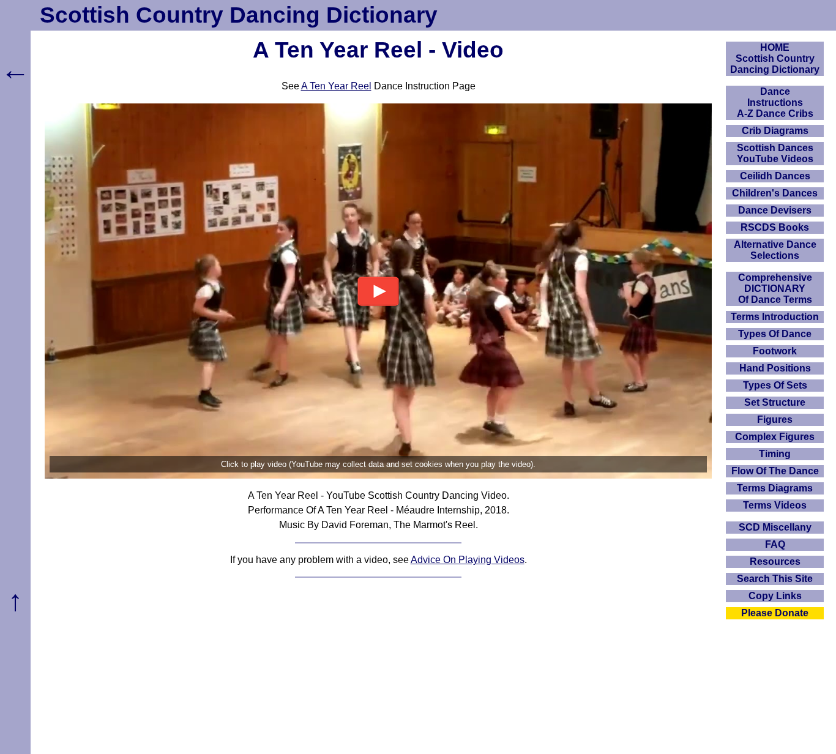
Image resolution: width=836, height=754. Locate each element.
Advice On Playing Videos (467, 559)
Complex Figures (775, 436)
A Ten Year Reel (336, 86)
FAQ (775, 544)
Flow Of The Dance (775, 471)
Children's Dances (775, 193)
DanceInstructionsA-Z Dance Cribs (775, 102)
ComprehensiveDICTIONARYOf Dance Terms (775, 288)
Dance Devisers (775, 210)
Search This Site (775, 578)
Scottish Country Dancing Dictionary (239, 15)
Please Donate (774, 613)
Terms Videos (775, 505)
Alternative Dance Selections (775, 250)
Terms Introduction (775, 317)
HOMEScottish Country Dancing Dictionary (774, 58)
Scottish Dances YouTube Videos (775, 153)
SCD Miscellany (775, 527)
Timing (775, 454)
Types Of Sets (775, 385)
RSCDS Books (775, 227)
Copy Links (775, 596)
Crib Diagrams (775, 130)
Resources (775, 561)
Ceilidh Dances (775, 176)
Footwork (775, 351)
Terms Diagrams (775, 488)
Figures (775, 419)
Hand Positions (775, 368)
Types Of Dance (775, 334)
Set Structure (774, 402)
